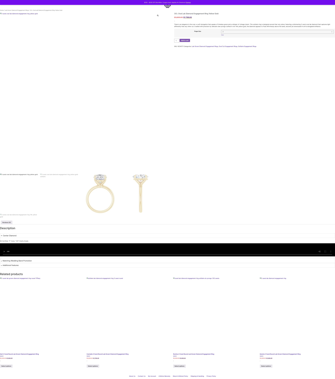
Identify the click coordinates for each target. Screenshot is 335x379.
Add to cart (185, 40)
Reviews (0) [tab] (6, 222)
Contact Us (141, 376)
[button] (157, 15)
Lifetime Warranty (164, 376)
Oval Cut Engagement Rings (228, 46)
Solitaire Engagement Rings (247, 46)
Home (2, 10)
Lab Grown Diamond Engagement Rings (17, 10)
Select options (6, 366)
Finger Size (197, 31)
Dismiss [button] (188, 2)
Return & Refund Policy (180, 376)
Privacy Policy (211, 376)
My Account (152, 376)
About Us (132, 376)
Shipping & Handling (197, 376)
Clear (222, 35)
